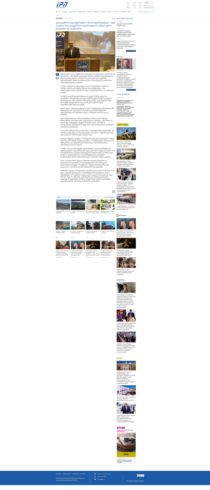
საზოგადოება (81, 11)
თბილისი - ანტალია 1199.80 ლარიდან (61, 232)
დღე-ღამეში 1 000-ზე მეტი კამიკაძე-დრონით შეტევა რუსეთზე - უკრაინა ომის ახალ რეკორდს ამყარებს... (125, 144)
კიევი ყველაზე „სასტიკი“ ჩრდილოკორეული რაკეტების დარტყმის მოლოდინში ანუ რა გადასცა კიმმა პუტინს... (125, 164)
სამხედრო (116, 11)
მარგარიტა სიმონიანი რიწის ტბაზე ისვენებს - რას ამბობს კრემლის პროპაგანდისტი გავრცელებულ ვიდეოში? (77, 253)
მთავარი (58, 11)
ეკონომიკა (103, 11)
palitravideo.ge (59, 257)
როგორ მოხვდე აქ (109, 197)
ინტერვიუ (120, 57)
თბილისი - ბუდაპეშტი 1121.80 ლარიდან (91, 232)
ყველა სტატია (130, 89)
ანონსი (129, 11)
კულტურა (123, 11)
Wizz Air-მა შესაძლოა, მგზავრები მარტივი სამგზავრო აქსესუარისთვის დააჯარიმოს (126, 398)
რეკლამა (82, 474)
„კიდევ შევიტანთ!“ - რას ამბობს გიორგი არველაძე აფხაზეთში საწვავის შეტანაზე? (126, 207)
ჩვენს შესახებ (67, 474)
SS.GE (58, 197)
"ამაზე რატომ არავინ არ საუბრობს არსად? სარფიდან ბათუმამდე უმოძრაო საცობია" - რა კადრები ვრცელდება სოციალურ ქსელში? (62, 254)
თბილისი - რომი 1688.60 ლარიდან (107, 232)
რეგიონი (96, 11)
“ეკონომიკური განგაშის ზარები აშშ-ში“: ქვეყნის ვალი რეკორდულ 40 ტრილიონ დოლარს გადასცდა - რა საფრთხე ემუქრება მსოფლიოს (126, 418)
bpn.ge (127, 2)
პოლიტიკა (65, 11)
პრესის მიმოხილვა (123, 94)
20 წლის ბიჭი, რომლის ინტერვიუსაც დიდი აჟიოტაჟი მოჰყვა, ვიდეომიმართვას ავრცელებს (107, 253)
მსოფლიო (89, 11)
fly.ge (57, 237)
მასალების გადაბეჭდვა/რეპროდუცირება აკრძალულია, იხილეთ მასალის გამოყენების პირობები (70, 479)
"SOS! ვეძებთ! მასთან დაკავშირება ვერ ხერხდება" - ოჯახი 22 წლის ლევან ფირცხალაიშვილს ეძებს (93, 253)
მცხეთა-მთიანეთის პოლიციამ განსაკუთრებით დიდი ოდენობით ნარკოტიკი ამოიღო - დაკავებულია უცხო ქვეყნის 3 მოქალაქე (126, 45)
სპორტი (110, 11)
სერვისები (75, 474)
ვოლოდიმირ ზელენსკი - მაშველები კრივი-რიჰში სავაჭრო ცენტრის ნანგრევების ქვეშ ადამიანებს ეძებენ (126, 33)
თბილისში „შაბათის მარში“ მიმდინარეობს (125, 24)
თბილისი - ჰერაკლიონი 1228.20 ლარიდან (77, 232)
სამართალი (72, 11)
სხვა (58, 14)
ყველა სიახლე (130, 50)
